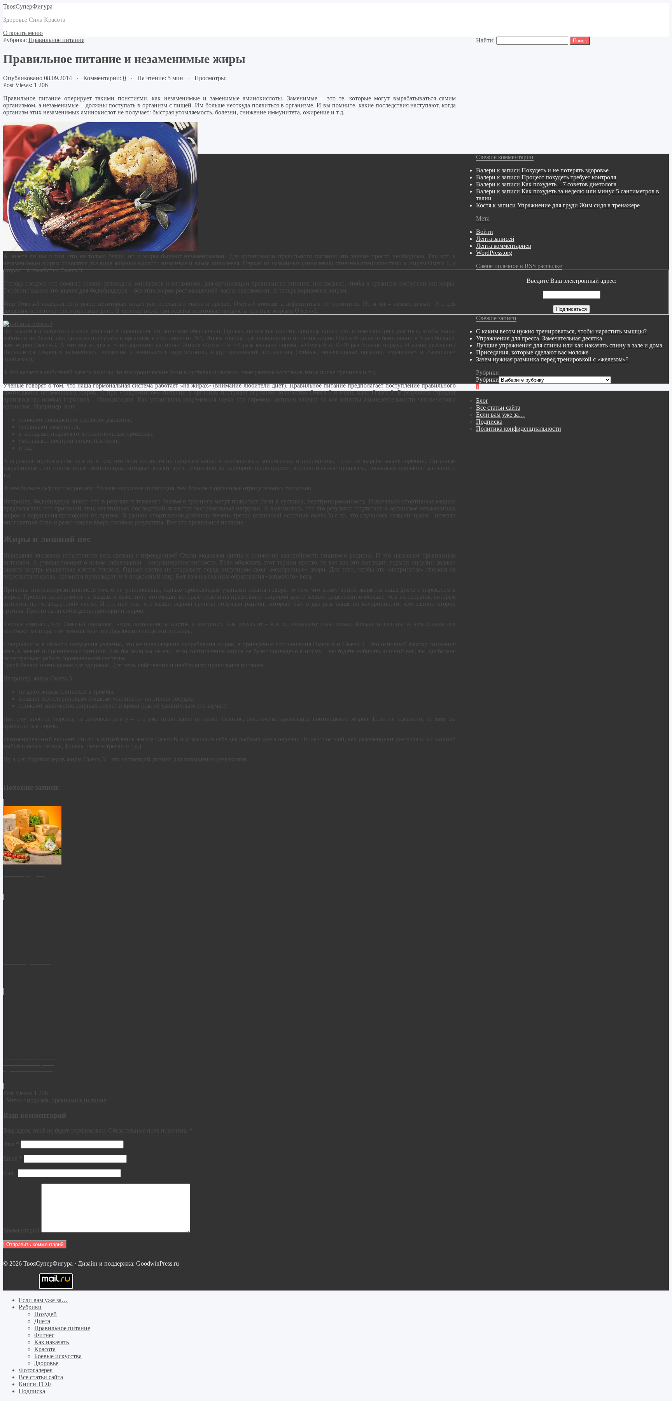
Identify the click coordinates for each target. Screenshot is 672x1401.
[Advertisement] (236, 1314)
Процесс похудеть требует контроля (569, 177)
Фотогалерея (35, 1370)
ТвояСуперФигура (27, 6)
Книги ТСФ (35, 1384)
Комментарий (21, 1230)
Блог (482, 400)
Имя (11, 1144)
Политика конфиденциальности (518, 428)
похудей (37, 1100)
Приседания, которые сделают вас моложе (532, 352)
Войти (484, 231)
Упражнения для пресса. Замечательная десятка (539, 338)
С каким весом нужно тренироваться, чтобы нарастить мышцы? (561, 331)
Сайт (9, 1173)
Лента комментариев (503, 245)
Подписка (489, 421)
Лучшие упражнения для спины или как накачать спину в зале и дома (569, 345)
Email (12, 1158)
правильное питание (78, 1100)
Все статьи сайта (498, 407)
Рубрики (487, 379)
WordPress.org (494, 252)
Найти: (485, 40)
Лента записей (495, 238)
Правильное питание (56, 40)
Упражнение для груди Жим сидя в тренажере (578, 205)
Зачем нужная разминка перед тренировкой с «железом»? (552, 359)
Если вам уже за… (500, 414)
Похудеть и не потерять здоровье (565, 170)
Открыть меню (23, 33)
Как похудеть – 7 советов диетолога (569, 184)
